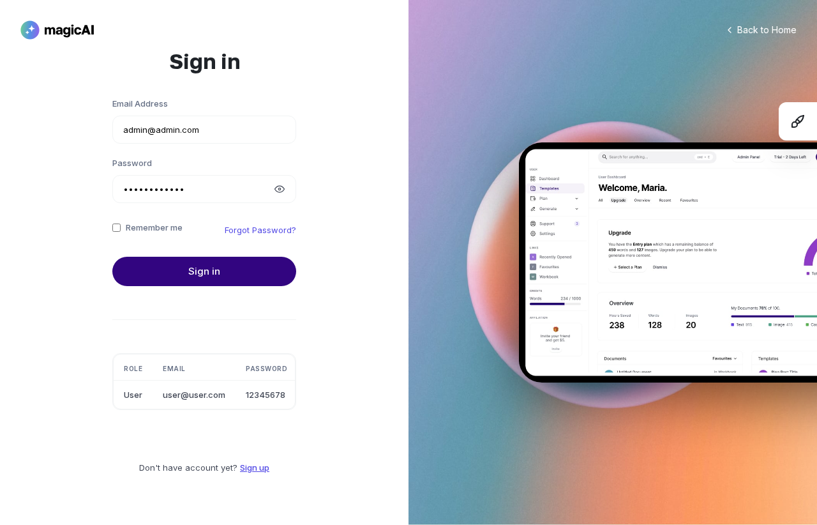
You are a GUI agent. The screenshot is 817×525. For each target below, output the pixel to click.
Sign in (204, 271)
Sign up (254, 467)
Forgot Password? (260, 230)
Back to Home (767, 29)
